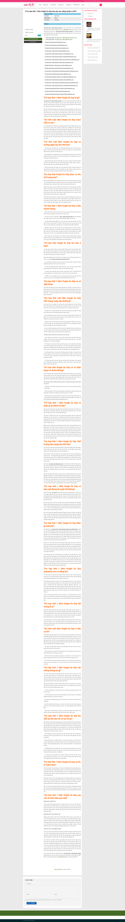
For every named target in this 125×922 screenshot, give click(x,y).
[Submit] (101, 5)
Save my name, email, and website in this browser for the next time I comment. (44, 899)
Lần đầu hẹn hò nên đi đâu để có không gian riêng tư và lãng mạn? (93, 30)
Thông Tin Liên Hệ (29, 32)
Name (28, 894)
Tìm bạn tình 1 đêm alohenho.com (63, 39)
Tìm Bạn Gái (45, 4)
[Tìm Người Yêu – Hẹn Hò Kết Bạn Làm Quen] (29, 4)
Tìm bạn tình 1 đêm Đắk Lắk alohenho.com (66, 37)
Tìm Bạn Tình (60, 4)
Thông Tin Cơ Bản (29, 29)
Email (56, 894)
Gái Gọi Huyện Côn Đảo (93, 54)
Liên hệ (82, 4)
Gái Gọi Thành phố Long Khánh (94, 51)
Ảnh (32, 35)
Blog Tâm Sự (90, 13)
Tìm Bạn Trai (68, 4)
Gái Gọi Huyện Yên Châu (93, 57)
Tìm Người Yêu (53, 4)
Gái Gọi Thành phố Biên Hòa (94, 48)
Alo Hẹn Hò (55, 492)
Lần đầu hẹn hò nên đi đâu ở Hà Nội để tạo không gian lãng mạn (94, 40)
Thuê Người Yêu (76, 4)
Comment (29, 883)
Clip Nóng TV (90, 16)
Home (40, 4)
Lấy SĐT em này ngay (33, 39)
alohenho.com (67, 29)
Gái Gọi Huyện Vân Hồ (92, 60)
